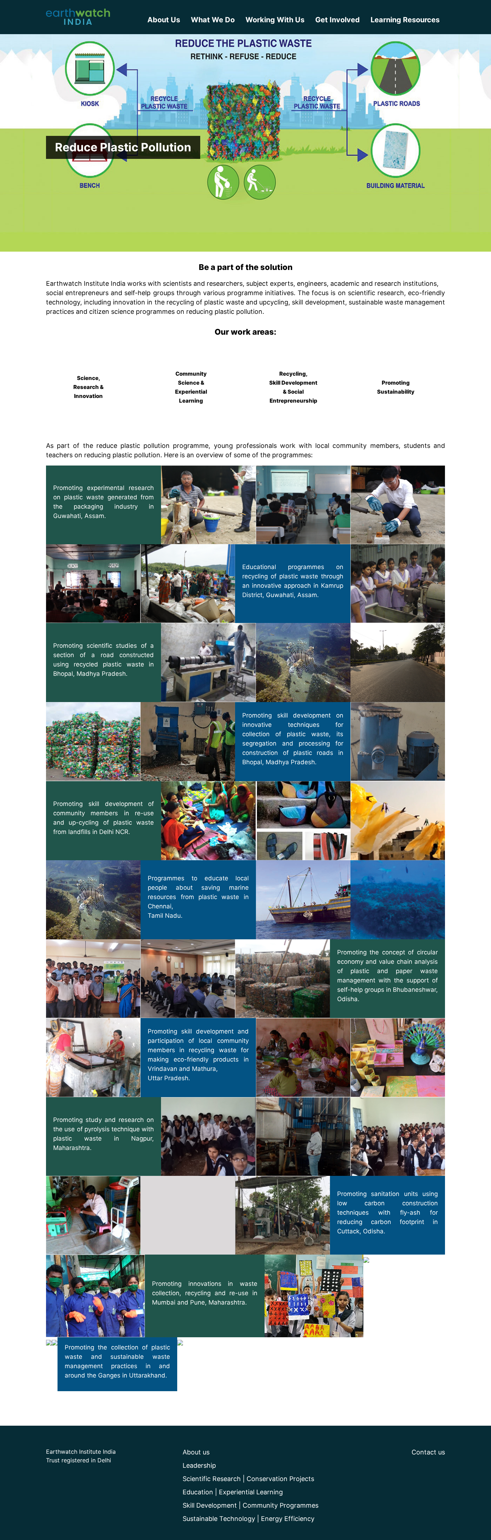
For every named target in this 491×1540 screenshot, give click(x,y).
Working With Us (275, 19)
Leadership (199, 1465)
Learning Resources (405, 19)
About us (196, 1452)
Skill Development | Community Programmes (250, 1505)
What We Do (213, 19)
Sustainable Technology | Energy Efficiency (249, 1518)
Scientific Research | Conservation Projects (248, 1478)
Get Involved (337, 19)
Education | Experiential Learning (233, 1492)
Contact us (428, 1452)
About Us (163, 19)
